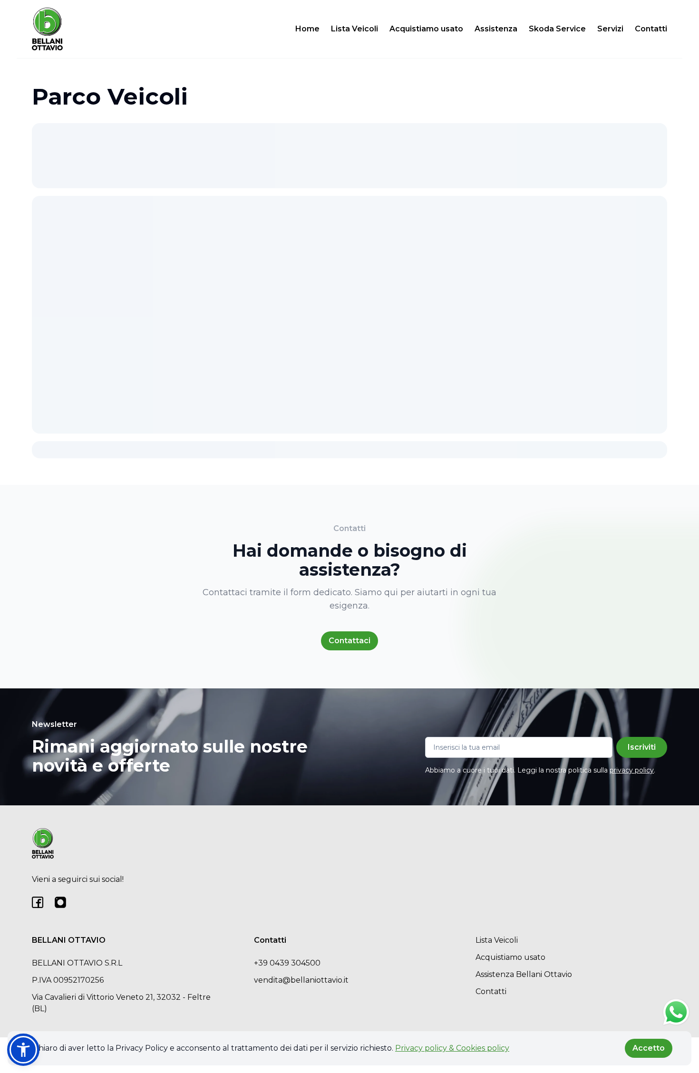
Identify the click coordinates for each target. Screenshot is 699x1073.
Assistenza (496, 28)
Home (307, 28)
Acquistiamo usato (426, 28)
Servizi (610, 28)
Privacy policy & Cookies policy (452, 1048)
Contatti (651, 28)
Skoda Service (557, 28)
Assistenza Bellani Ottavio (524, 974)
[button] (23, 1049)
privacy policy (632, 770)
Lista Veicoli (354, 28)
